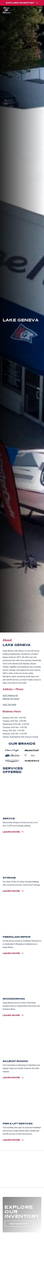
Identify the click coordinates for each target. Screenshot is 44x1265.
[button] (22, 3)
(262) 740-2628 (9, 704)
